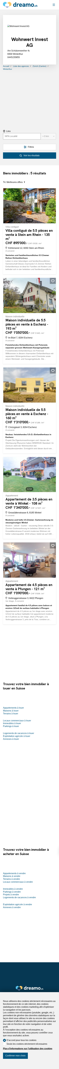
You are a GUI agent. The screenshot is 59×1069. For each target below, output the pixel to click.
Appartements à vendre (14, 873)
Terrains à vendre (11, 879)
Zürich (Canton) (39, 66)
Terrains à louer (10, 713)
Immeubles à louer (12, 723)
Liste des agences (21, 66)
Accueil (6, 66)
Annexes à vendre (12, 907)
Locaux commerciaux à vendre (18, 882)
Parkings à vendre (12, 892)
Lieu (8, 131)
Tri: (4, 182)
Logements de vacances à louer (18, 733)
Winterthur (7, 69)
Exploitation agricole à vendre (17, 904)
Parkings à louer (11, 726)
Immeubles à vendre (13, 889)
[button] (8, 205)
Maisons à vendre (11, 876)
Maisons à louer (11, 711)
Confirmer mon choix (15, 1055)
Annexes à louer (11, 739)
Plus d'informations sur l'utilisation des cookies (27, 1048)
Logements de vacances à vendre (19, 897)
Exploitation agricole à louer (16, 736)
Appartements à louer (13, 708)
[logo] (20, 5)
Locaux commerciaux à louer (17, 720)
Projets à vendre (11, 894)
